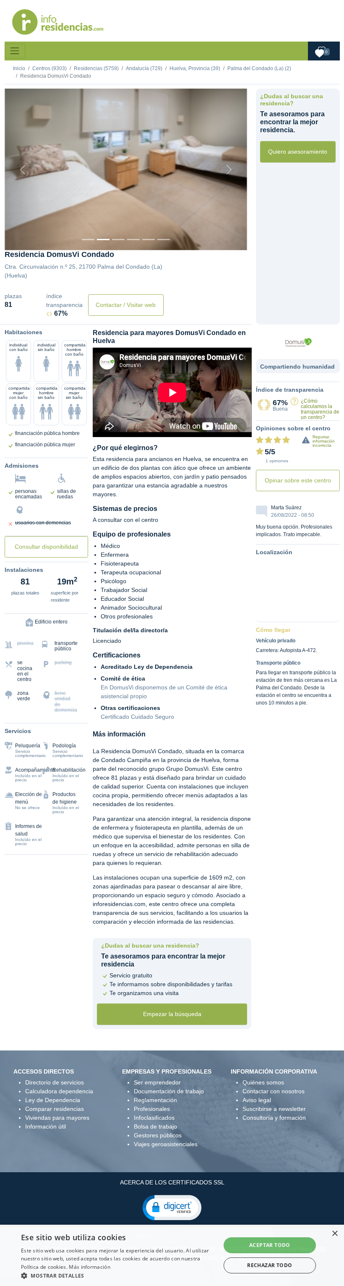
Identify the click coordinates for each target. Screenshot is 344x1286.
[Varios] (148, 239)
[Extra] (163, 239)
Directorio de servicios (54, 1082)
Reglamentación (155, 1100)
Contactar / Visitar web (126, 304)
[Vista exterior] (88, 239)
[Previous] (23, 169)
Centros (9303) (49, 68)
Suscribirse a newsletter (274, 1108)
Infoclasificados (154, 1117)
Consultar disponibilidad (46, 546)
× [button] (334, 1234)
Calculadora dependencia (59, 1091)
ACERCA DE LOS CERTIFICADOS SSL (172, 1182)
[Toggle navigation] (15, 51)
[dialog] (172, 1255)
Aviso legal (256, 1100)
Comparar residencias (54, 1108)
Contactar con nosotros (273, 1091)
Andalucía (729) (144, 68)
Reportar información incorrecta (324, 441)
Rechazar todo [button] (269, 1265)
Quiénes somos (263, 1082)
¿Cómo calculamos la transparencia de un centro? (320, 409)
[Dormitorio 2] (118, 239)
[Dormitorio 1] (103, 239)
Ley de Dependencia (52, 1100)
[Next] (229, 169)
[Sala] (133, 239)
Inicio (19, 68)
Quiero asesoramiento (297, 151)
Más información (89, 1266)
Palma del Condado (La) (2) (259, 68)
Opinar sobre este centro (298, 480)
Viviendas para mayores (57, 1117)
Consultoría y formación (274, 1117)
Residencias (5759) (96, 68)
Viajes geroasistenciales (166, 1144)
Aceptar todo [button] (269, 1245)
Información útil (45, 1126)
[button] (172, 1207)
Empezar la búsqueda (172, 1014)
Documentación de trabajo (169, 1091)
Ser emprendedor (157, 1082)
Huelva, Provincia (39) (194, 68)
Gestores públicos (158, 1135)
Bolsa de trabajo (155, 1126)
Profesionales (152, 1108)
